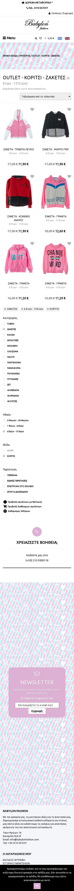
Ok (37, 885)
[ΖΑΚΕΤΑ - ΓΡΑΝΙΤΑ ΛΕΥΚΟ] (18, 125)
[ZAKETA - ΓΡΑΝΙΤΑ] (18, 259)
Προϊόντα (24, 56)
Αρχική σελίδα (10, 56)
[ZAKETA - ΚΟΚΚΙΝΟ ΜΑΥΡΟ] (18, 192)
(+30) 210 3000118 (37, 560)
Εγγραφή (37, 711)
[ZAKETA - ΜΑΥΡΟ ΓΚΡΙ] (55, 125)
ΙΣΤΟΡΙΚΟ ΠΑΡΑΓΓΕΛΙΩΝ (16, 863)
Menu (11, 38)
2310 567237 (40, 7)
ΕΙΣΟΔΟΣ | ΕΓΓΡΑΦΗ (14, 860)
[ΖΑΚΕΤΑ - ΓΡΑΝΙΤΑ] (55, 192)
